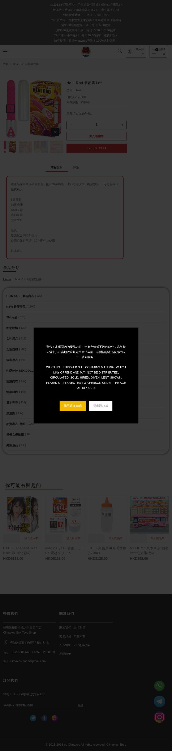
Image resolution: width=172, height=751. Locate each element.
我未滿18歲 (100, 405)
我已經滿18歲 (73, 405)
